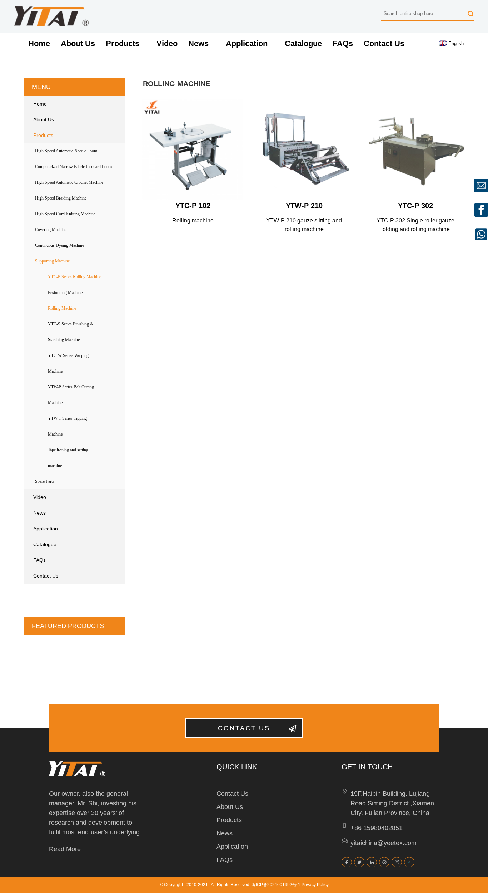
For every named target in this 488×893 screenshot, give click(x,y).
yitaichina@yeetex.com (383, 843)
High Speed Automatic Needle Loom (66, 150)
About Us (78, 43)
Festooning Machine (65, 292)
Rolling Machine (62, 308)
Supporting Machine (52, 261)
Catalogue (303, 43)
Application (247, 43)
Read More (65, 849)
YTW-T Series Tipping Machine (67, 426)
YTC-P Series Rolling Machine (74, 276)
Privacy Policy (315, 884)
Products (122, 43)
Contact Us (384, 43)
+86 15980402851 (376, 827)
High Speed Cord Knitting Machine (65, 213)
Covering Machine (50, 229)
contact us (244, 728)
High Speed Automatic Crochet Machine (69, 182)
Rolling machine (193, 220)
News (198, 43)
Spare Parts (44, 481)
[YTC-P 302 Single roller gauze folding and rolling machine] (415, 149)
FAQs (343, 43)
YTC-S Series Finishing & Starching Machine (70, 332)
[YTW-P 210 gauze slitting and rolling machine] (304, 149)
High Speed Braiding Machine (60, 198)
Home (39, 43)
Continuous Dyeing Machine (59, 245)
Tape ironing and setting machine (68, 457)
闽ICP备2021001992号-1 (276, 884)
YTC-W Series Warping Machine (68, 363)
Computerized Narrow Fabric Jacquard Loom (73, 166)
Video (167, 43)
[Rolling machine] (192, 149)
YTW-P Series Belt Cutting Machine (71, 394)
